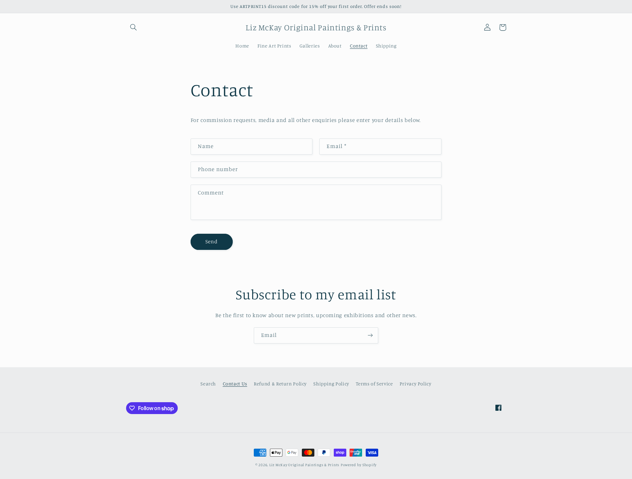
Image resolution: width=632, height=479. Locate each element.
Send (211, 241)
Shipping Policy (331, 383)
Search (208, 383)
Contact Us (235, 383)
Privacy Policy (416, 383)
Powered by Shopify (359, 465)
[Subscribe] (370, 335)
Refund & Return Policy (280, 383)
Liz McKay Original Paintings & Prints (304, 465)
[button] (133, 27)
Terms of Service (374, 383)
